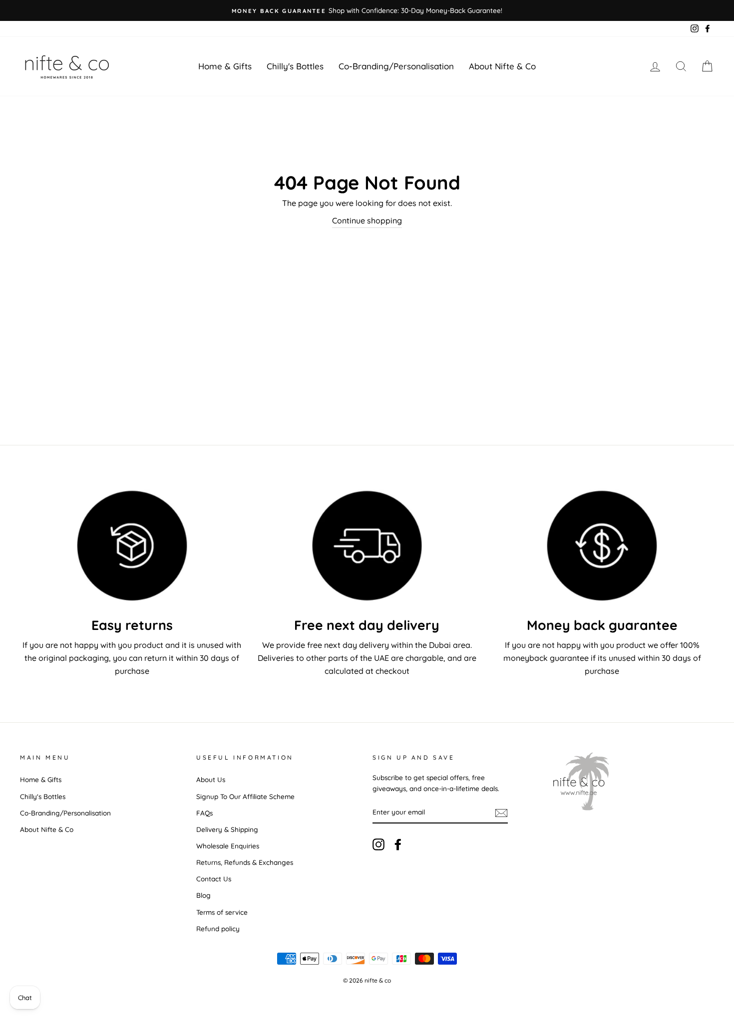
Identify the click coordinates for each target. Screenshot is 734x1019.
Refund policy (218, 928)
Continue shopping (367, 220)
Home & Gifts (225, 66)
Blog (203, 895)
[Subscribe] (501, 812)
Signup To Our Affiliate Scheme (245, 796)
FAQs (204, 813)
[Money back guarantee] (602, 546)
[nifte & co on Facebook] (398, 844)
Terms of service (222, 912)
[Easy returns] (132, 546)
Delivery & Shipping (227, 829)
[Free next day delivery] (367, 546)
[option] (367, 10)
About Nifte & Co (502, 66)
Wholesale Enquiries (227, 845)
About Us (210, 779)
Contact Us (213, 878)
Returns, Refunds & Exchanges (244, 862)
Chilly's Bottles (295, 66)
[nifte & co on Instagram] (378, 844)
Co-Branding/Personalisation (396, 66)
